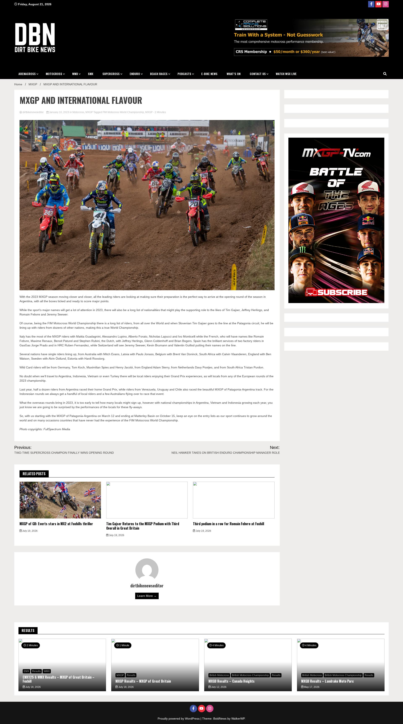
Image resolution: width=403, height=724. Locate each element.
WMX (75, 73)
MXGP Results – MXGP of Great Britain (143, 681)
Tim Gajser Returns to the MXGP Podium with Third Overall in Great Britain (142, 526)
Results (36, 671)
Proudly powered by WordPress (179, 718)
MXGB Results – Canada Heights (231, 681)
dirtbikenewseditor (33, 112)
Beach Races (158, 73)
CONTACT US (258, 73)
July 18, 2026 (33, 687)
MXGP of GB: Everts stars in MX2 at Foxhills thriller (56, 523)
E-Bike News (209, 73)
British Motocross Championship (250, 675)
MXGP (89, 112)
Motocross (54, 73)
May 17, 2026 (311, 687)
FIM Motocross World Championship (123, 112)
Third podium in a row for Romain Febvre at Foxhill (228, 523)
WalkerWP (238, 718)
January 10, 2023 (59, 112)
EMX (26, 671)
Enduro (135, 73)
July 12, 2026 (218, 687)
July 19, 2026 (30, 530)
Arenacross (27, 73)
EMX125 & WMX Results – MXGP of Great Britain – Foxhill (58, 679)
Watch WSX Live (286, 73)
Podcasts (184, 73)
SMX (90, 73)
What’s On (234, 73)
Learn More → (147, 595)
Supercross (111, 73)
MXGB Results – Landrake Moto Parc (327, 681)
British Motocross (219, 675)
